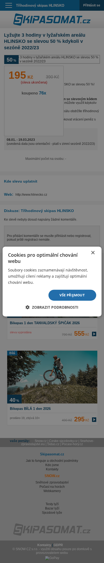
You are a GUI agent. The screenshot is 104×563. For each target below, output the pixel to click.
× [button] (93, 253)
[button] (52, 307)
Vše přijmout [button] (72, 295)
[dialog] (52, 281)
